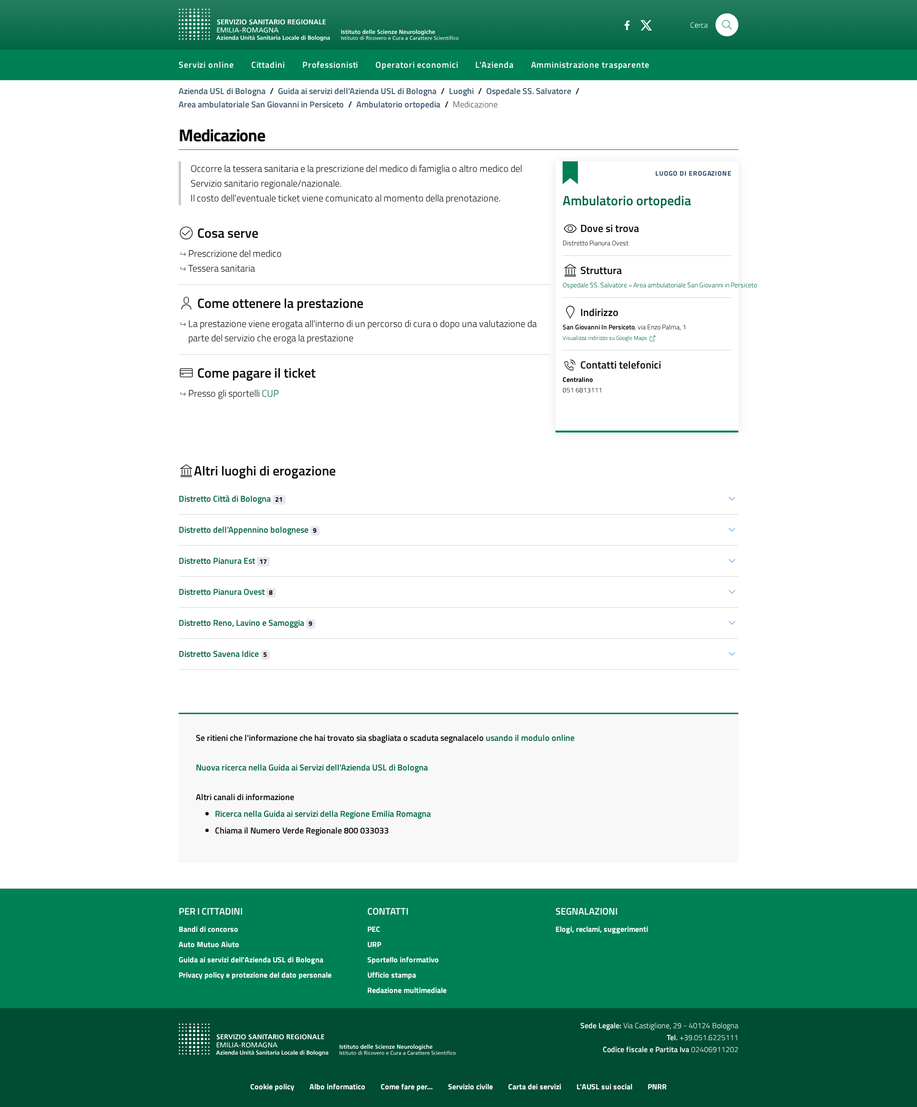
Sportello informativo (403, 959)
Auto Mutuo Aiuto (209, 944)
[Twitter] (642, 24)
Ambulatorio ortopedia (398, 104)
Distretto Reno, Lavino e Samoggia (245, 622)
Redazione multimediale (407, 990)
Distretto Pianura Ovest (226, 591)
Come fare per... (407, 1086)
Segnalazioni (586, 911)
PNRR (657, 1086)
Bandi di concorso (208, 929)
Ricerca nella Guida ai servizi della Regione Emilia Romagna (323, 813)
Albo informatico (337, 1086)
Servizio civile (470, 1086)
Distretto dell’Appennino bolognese (248, 529)
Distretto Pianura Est (223, 560)
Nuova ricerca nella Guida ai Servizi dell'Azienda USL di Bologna (312, 767)
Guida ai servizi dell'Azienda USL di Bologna (357, 90)
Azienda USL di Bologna (222, 90)
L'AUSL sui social (604, 1086)
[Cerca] (726, 24)
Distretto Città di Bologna (231, 498)
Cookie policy (272, 1086)
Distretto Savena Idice (223, 653)
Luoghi (461, 90)
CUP (271, 393)
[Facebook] (623, 24)
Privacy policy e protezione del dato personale (255, 974)
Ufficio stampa (391, 974)
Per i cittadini (211, 911)
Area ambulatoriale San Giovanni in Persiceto (261, 104)
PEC (373, 929)
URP (374, 944)
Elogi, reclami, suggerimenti (601, 929)
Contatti (387, 911)
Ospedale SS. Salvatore (528, 90)
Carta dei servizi (534, 1086)
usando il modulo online (530, 737)
